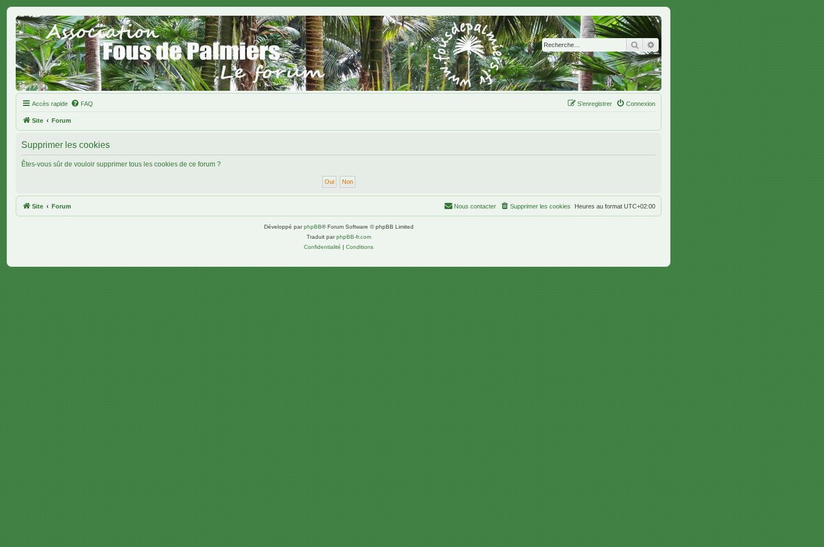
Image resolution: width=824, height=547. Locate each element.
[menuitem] (82, 103)
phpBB (313, 227)
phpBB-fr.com (353, 237)
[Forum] (338, 53)
